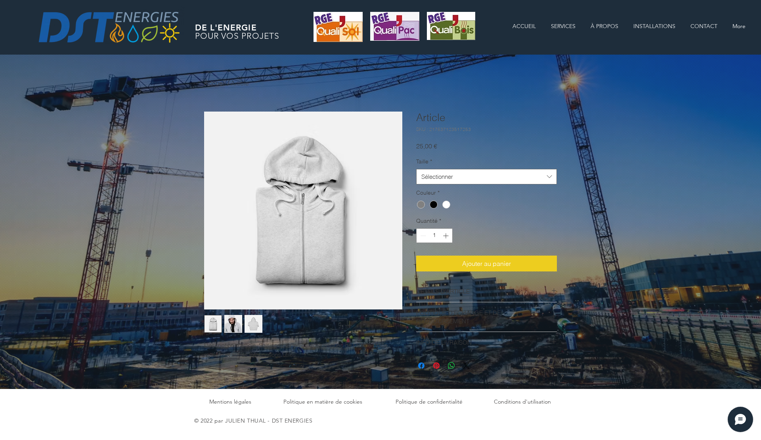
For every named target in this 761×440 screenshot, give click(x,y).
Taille (424, 161)
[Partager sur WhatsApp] (451, 365)
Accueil (215, 83)
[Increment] (446, 236)
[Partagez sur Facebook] (421, 365)
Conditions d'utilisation (522, 401)
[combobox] (486, 176)
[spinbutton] (434, 236)
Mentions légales (230, 401)
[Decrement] (422, 236)
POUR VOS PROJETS (237, 36)
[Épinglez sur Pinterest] (436, 365)
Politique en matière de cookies (322, 401)
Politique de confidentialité (429, 401)
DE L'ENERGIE (226, 27)
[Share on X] (466, 365)
